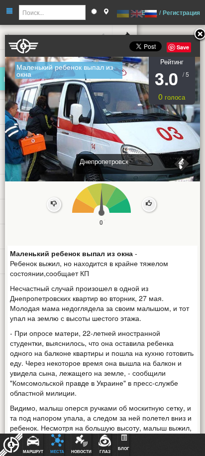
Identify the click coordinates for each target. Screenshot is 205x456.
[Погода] (94, 12)
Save (183, 47)
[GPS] (105, 12)
